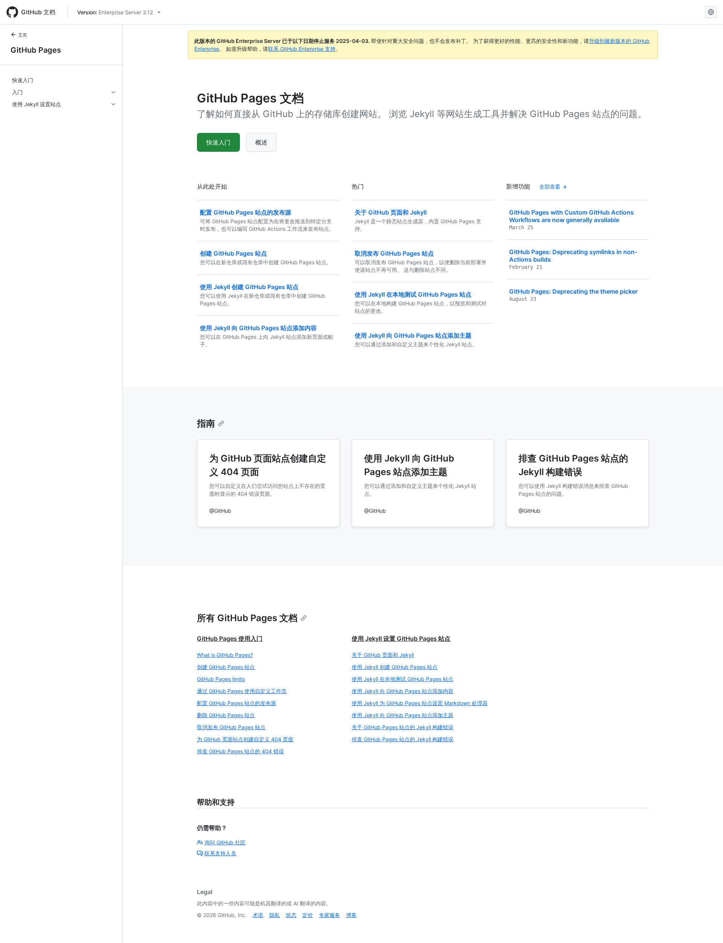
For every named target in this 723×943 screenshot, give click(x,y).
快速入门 (218, 142)
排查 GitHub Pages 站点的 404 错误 (240, 751)
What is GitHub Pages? (225, 655)
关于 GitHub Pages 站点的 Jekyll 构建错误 (402, 727)
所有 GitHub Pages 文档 (247, 617)
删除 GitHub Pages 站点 (226, 715)
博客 (351, 915)
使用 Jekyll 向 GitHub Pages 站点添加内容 (402, 691)
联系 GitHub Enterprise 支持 (302, 49)
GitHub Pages (36, 50)
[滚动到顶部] (706, 926)
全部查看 (549, 186)
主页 (22, 35)
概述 (261, 142)
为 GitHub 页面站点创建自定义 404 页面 (245, 739)
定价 (307, 915)
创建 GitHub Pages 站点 (226, 667)
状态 (291, 915)
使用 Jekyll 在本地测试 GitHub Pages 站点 (402, 679)
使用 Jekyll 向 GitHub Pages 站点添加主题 (402, 715)
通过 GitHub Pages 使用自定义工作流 (242, 691)
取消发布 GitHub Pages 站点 (231, 727)
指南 (206, 423)
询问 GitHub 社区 (225, 842)
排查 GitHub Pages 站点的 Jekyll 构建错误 (402, 739)
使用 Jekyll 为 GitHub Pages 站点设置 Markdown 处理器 (420, 703)
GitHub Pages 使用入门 (229, 638)
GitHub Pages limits (221, 679)
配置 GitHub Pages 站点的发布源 (236, 703)
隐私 (274, 915)
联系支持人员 (220, 853)
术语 (258, 915)
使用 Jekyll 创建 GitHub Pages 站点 (395, 667)
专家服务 (329, 915)
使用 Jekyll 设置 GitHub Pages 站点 (401, 638)
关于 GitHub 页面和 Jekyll (383, 655)
